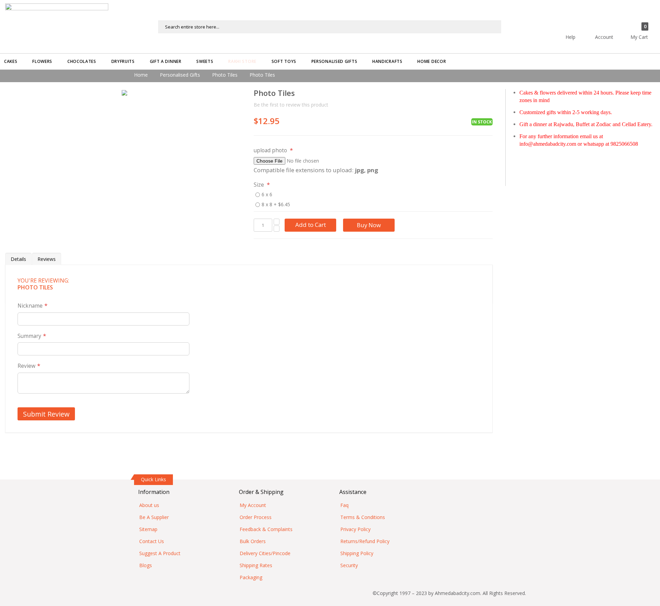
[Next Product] (487, 94)
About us (149, 505)
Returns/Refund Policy (364, 541)
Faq (344, 505)
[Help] (582, 23)
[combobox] (330, 27)
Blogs (145, 565)
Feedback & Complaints (266, 529)
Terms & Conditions (362, 517)
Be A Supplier (154, 517)
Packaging (251, 577)
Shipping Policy (356, 553)
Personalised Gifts (180, 74)
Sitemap (148, 529)
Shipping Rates (256, 565)
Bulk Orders (253, 541)
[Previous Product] (475, 94)
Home (141, 74)
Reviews (46, 259)
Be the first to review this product (291, 104)
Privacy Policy (355, 529)
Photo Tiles (225, 74)
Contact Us (151, 541)
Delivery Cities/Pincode (265, 553)
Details (18, 259)
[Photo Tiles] (124, 93)
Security (349, 565)
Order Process (256, 517)
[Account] (616, 23)
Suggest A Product (159, 553)
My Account (253, 505)
